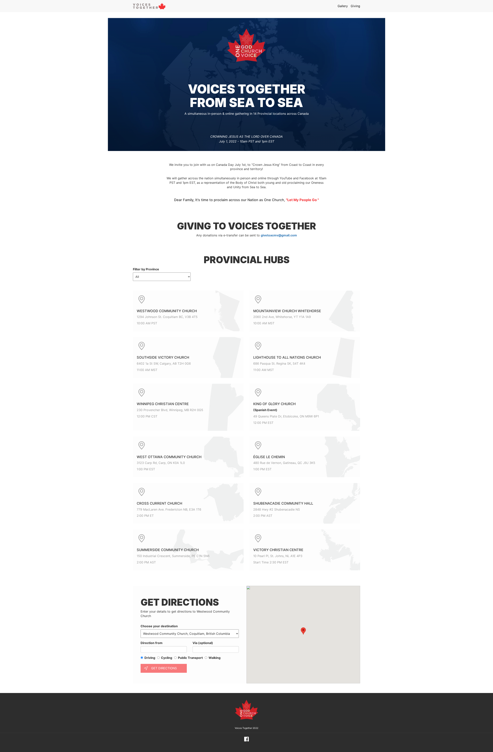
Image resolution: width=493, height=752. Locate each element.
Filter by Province (146, 269)
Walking (215, 658)
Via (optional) (203, 643)
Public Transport (190, 658)
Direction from (152, 643)
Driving (149, 658)
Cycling (166, 658)
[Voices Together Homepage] (149, 6)
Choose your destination (159, 626)
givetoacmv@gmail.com (279, 235)
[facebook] (246, 739)
